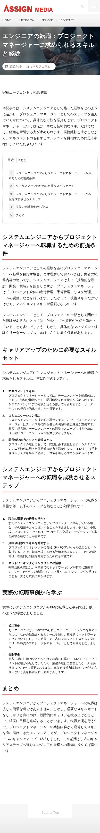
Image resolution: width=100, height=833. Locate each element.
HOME (6, 20)
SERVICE (47, 20)
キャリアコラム (40, 66)
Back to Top (50, 812)
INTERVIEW (26, 20)
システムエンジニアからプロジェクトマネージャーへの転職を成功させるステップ (50, 196)
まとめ (17, 215)
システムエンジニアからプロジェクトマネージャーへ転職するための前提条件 (50, 175)
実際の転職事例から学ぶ (29, 206)
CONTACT (67, 20)
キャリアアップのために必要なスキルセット (42, 186)
